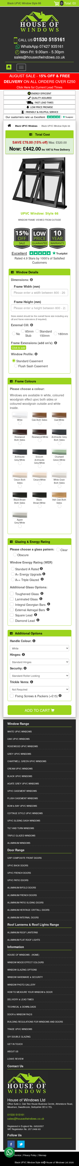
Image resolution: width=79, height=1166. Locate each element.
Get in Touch (15, 1044)
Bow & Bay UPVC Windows (22, 805)
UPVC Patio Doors (17, 880)
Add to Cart (38, 710)
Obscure (23, 555)
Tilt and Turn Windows (20, 828)
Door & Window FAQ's (19, 1014)
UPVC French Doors (19, 872)
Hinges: (15, 654)
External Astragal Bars (30, 610)
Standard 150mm (46, 333)
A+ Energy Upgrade (28, 574)
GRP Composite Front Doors (24, 857)
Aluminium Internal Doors (23, 917)
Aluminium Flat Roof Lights (23, 939)
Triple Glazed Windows (21, 835)
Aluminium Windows (18, 842)
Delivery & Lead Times (20, 999)
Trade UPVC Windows (19, 1029)
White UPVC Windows (19, 731)
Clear (64, 550)
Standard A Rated (27, 569)
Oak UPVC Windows (18, 738)
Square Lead (24, 615)
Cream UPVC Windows (20, 768)
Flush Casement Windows (22, 798)
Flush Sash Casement (33, 366)
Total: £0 (68, 3)
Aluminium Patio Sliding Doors (25, 902)
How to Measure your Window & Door (29, 992)
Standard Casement (29, 361)
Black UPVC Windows (26, 125)
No (18, 334)
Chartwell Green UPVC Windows (26, 761)
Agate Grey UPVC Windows (23, 783)
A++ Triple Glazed (27, 580)
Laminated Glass (27, 599)
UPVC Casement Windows (22, 790)
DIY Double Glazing (19, 1036)
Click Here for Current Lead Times (39, 87)
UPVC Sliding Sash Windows (23, 820)
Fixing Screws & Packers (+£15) (36, 696)
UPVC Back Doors (17, 865)
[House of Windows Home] (6, 67)
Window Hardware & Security (25, 977)
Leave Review (15, 1058)
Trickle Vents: (19, 682)
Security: (16, 668)
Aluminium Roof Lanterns (22, 932)
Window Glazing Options (22, 969)
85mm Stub (29, 333)
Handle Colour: (21, 641)
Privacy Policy (29, 1155)
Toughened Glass (27, 594)
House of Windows (18, 954)
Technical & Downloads (21, 1006)
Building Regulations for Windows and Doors (35, 1021)
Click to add (18, 347)
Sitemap (42, 1155)
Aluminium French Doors (22, 895)
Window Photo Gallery (21, 984)
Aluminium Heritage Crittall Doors (28, 909)
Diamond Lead (25, 620)
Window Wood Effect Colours (25, 962)
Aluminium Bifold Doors (21, 887)
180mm (63, 334)
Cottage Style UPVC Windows (25, 813)
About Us (12, 1051)
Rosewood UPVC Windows (22, 746)
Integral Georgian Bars (30, 604)
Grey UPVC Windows (19, 753)
